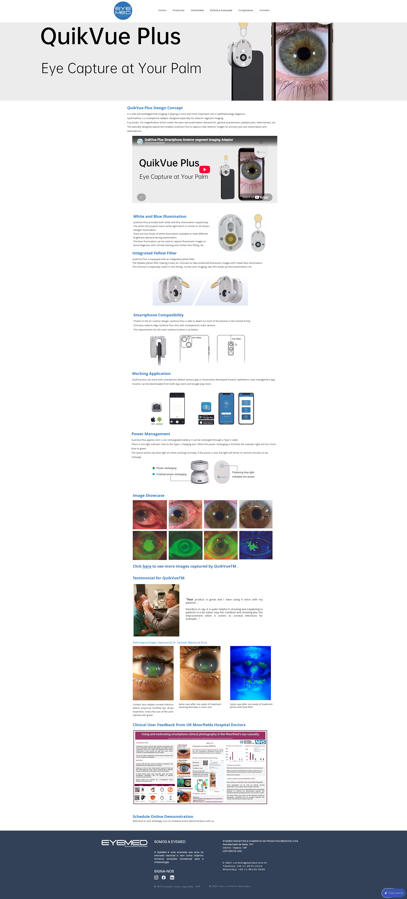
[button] (179, 10)
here (147, 566)
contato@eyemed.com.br (250, 863)
